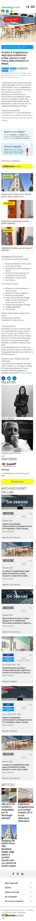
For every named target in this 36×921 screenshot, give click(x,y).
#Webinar (4, 77)
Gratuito (5, 70)
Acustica (12, 70)
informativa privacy (24, 373)
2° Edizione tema (22, 68)
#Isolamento (12, 73)
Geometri (13, 68)
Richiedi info (17, 482)
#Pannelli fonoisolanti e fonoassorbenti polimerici (16, 75)
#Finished (4, 73)
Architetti (5, 68)
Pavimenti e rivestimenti (23, 660)
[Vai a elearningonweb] (10, 6)
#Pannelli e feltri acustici (23, 73)
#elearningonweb (13, 77)
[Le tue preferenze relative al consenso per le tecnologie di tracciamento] (3, 917)
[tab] (18, 883)
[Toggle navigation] (33, 6)
